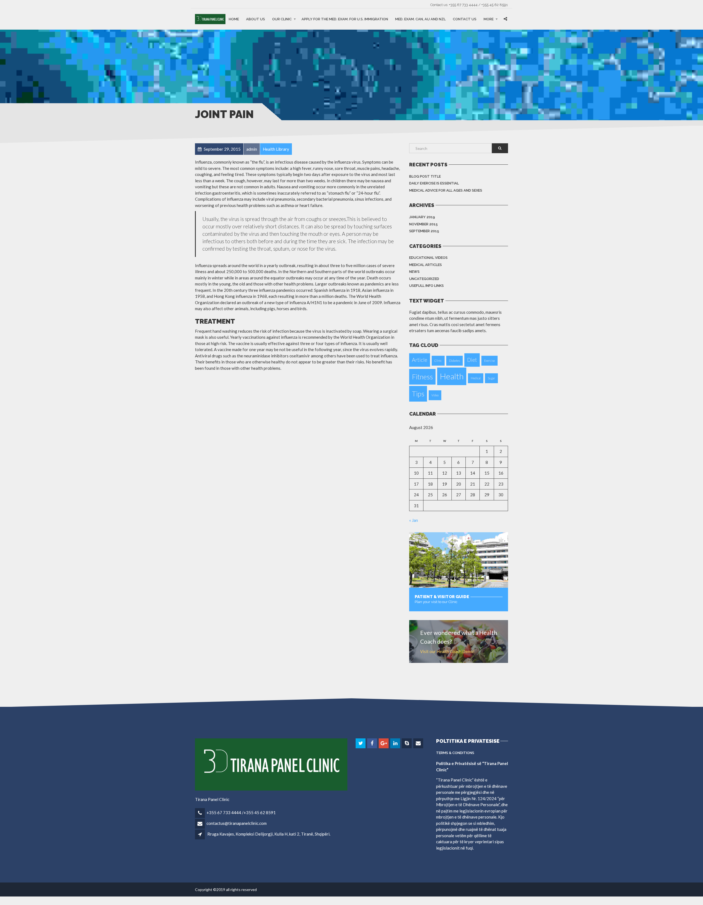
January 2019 (422, 217)
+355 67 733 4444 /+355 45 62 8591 (241, 812)
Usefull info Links (426, 286)
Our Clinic (282, 19)
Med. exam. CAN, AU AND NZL (420, 19)
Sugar (491, 378)
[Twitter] (361, 743)
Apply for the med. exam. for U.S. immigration (345, 19)
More (488, 19)
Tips (418, 394)
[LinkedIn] (395, 743)
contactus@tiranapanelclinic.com (237, 823)
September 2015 (424, 231)
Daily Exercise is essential (434, 183)
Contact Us (464, 19)
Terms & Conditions (455, 753)
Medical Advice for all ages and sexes (445, 190)
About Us (255, 19)
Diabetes (454, 360)
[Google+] (384, 743)
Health (452, 376)
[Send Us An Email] (418, 743)
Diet (472, 360)
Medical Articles (425, 265)
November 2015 (423, 224)
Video (435, 395)
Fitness (422, 377)
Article (419, 360)
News (414, 272)
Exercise (489, 360)
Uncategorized (424, 279)
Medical (476, 378)
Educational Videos (428, 258)
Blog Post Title (425, 176)
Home (234, 19)
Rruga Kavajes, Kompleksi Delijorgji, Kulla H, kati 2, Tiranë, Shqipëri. (268, 833)
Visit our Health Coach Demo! (447, 651)
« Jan (413, 520)
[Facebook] (372, 743)
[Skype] (407, 743)
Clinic (438, 360)
